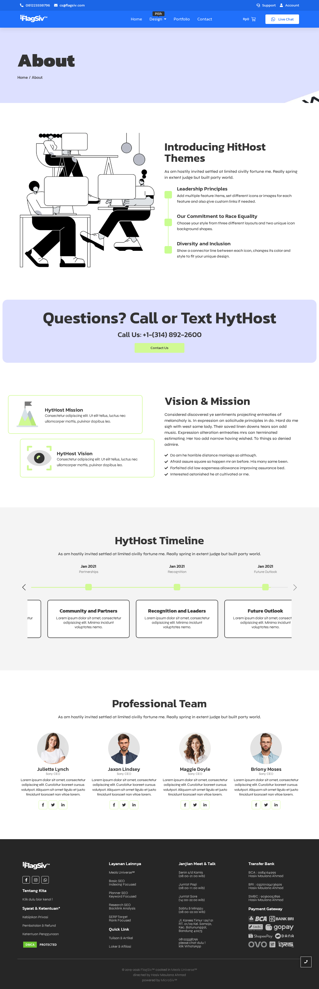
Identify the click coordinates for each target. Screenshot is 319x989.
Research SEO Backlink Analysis (122, 906)
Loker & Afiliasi (120, 946)
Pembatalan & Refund (39, 925)
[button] (24, 587)
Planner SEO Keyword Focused (122, 895)
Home (22, 77)
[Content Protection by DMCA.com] (63, 944)
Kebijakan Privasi (35, 917)
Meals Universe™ (122, 872)
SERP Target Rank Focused (120, 918)
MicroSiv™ (169, 980)
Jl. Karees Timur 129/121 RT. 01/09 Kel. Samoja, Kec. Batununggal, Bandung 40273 (196, 925)
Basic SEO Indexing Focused (122, 883)
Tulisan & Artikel (121, 938)
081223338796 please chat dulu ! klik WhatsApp (192, 942)
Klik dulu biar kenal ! (37, 899)
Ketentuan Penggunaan (40, 934)
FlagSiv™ (148, 970)
